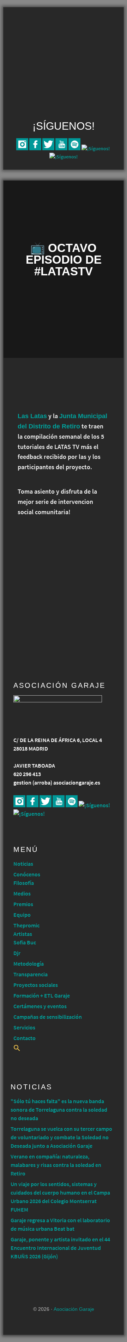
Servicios (24, 1027)
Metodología (28, 963)
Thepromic (26, 925)
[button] (16, 1049)
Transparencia (30, 974)
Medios (22, 893)
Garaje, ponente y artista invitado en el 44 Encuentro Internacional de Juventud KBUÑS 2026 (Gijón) (60, 1248)
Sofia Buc (24, 942)
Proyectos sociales (35, 984)
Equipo (22, 914)
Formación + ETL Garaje (41, 995)
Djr (16, 952)
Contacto (24, 1037)
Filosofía (23, 882)
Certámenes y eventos (40, 1006)
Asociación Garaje (63, 35)
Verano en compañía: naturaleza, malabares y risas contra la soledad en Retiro (56, 1165)
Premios (23, 904)
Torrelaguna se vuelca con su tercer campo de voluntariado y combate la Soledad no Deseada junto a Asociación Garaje (61, 1137)
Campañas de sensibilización (47, 1016)
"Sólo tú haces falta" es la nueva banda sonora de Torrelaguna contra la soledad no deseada (59, 1109)
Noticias (23, 863)
